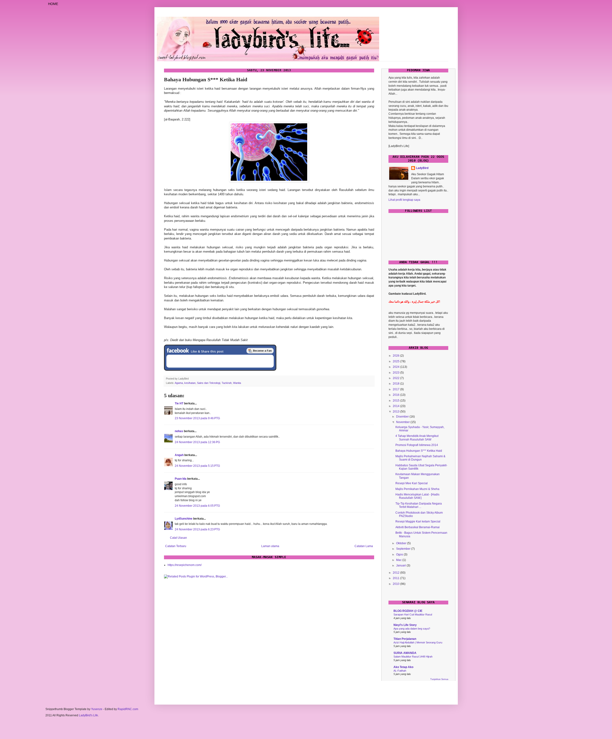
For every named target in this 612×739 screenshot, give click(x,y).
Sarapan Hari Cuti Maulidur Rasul (412, 614)
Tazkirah (227, 382)
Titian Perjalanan (404, 639)
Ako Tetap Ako (403, 667)
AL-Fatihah (399, 670)
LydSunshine (183, 518)
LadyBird (422, 168)
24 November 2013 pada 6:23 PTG (197, 529)
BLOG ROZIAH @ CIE (407, 611)
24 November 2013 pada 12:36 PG (197, 442)
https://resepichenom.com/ (185, 565)
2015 (396, 400)
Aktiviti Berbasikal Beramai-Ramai (417, 527)
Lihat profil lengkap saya (404, 199)
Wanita (237, 382)
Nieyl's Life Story (405, 625)
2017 (396, 389)
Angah (179, 455)
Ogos (400, 554)
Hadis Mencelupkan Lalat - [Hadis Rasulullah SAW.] (417, 496)
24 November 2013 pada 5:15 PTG (197, 465)
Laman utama (270, 546)
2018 (396, 383)
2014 (396, 406)
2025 (396, 361)
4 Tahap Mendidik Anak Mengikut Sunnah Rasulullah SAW (416, 437)
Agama (179, 382)
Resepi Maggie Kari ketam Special (417, 521)
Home (53, 4)
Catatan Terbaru (175, 546)
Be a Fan (260, 350)
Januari (401, 565)
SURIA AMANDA (404, 653)
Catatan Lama (364, 546)
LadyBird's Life (88, 715)
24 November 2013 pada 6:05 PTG (197, 505)
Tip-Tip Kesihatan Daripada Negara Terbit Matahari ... (418, 505)
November (403, 422)
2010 (396, 584)
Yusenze (96, 709)
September (403, 548)
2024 (396, 367)
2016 (396, 395)
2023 (396, 372)
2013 (396, 411)
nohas (179, 431)
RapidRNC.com (128, 709)
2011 (396, 578)
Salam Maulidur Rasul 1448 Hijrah (412, 656)
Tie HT (179, 403)
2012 (396, 572)
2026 (396, 355)
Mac (399, 560)
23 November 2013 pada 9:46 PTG (197, 418)
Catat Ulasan (178, 537)
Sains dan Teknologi (208, 382)
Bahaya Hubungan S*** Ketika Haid (418, 450)
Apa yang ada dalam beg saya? (411, 628)
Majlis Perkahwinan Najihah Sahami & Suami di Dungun (420, 458)
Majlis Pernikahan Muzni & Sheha (417, 489)
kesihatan (190, 382)
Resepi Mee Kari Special (411, 483)
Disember (403, 416)
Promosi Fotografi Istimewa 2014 (416, 445)
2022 (396, 378)
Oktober (401, 543)
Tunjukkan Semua (439, 679)
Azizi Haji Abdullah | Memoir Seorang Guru (417, 642)
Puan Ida (180, 478)
